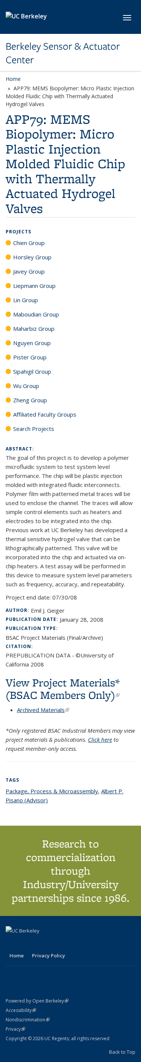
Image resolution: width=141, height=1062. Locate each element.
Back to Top (122, 1051)
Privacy (15, 1029)
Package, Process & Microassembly (52, 791)
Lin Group (25, 300)
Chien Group (29, 242)
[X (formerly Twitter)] (12, 943)
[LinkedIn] (27, 943)
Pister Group (30, 357)
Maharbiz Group (34, 328)
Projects (18, 231)
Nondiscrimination (28, 1019)
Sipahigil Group (32, 371)
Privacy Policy (48, 955)
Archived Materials (43, 710)
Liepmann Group (34, 285)
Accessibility (21, 1010)
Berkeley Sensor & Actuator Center (63, 53)
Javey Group (29, 271)
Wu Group (26, 386)
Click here (100, 739)
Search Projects (33, 428)
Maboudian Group (36, 314)
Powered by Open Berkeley (37, 1001)
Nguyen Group (32, 343)
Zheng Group (30, 400)
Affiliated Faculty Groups (44, 414)
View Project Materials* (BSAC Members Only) (63, 688)
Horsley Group (32, 257)
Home (13, 78)
